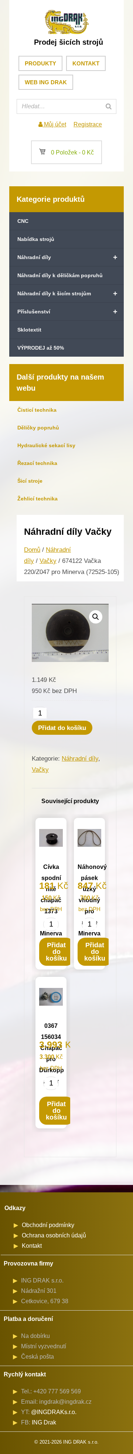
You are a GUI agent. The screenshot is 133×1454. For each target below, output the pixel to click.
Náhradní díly (67, 257)
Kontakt (85, 63)
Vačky (48, 560)
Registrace (88, 124)
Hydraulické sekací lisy (46, 445)
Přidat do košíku (62, 727)
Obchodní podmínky (48, 1225)
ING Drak (44, 1422)
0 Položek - (66, 152)
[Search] (108, 106)
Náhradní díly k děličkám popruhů (60, 275)
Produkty (40, 63)
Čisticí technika (37, 410)
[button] (95, 617)
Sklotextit (29, 330)
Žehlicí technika (37, 499)
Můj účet (54, 124)
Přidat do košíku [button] (56, 951)
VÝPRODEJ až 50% (40, 348)
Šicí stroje (29, 481)
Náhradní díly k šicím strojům (67, 293)
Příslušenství (67, 312)
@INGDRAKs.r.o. (53, 1412)
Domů (32, 549)
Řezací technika (37, 463)
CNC (22, 221)
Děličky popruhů (38, 428)
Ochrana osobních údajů (54, 1235)
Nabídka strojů (35, 239)
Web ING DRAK (46, 82)
